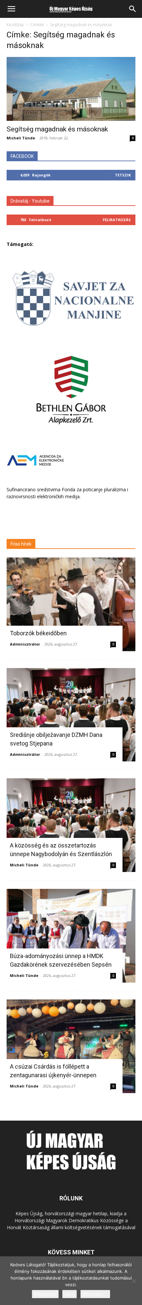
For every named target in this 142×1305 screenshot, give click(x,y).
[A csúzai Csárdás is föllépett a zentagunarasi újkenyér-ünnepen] (71, 1046)
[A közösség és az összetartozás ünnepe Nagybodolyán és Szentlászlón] (71, 825)
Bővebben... (95, 1294)
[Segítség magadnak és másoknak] (71, 89)
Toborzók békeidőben (38, 633)
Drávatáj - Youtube (30, 201)
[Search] (133, 9)
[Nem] (133, 1281)
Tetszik (123, 174)
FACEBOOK (22, 156)
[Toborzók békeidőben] (71, 604)
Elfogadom (45, 1294)
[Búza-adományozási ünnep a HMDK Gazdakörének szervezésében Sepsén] (71, 936)
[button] (11, 9)
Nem (69, 1294)
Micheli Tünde (21, 137)
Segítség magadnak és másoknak (57, 129)
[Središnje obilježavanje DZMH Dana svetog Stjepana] (71, 715)
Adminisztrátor (25, 644)
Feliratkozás (117, 219)
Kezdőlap (15, 24)
